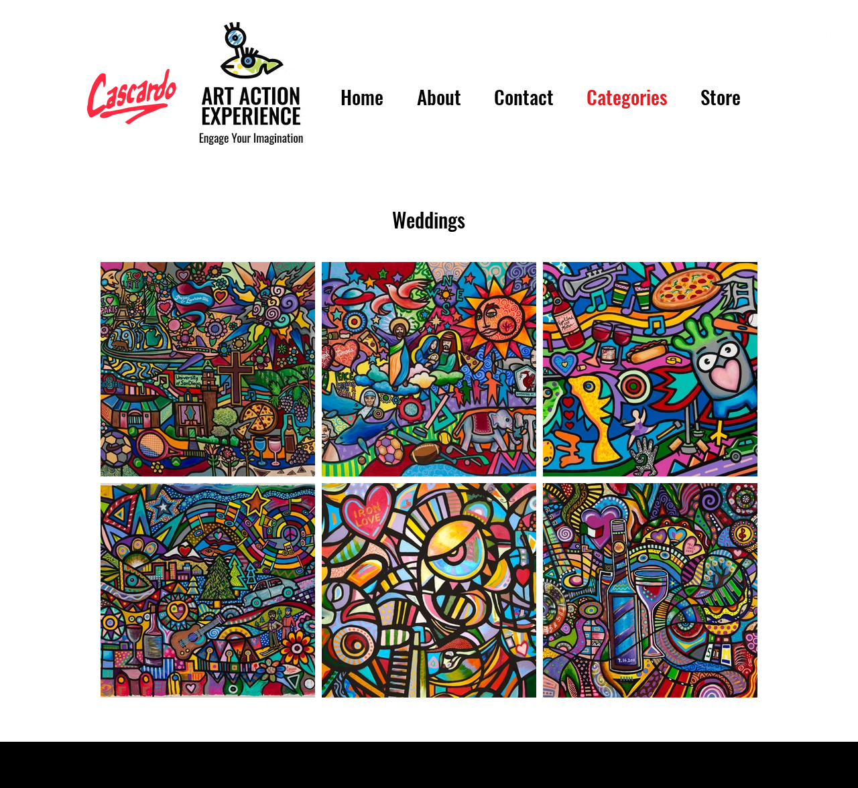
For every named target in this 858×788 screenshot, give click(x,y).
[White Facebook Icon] (830, 35)
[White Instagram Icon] (811, 35)
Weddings (428, 219)
